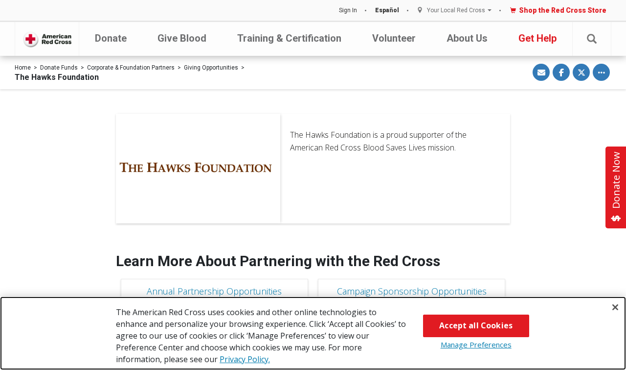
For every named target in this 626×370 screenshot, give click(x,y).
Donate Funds (59, 67)
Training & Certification (289, 38)
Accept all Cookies (476, 325)
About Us (467, 38)
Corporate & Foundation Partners (131, 67)
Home (23, 67)
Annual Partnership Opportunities (214, 291)
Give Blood (181, 38)
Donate (111, 38)
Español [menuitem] (387, 10)
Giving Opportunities (211, 67)
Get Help (537, 38)
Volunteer (394, 38)
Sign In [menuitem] (348, 10)
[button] (591, 39)
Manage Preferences (476, 344)
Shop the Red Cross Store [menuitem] (562, 10)
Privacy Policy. (245, 359)
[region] (313, 333)
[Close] (615, 307)
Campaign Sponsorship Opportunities (412, 291)
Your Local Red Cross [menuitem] (456, 10)
